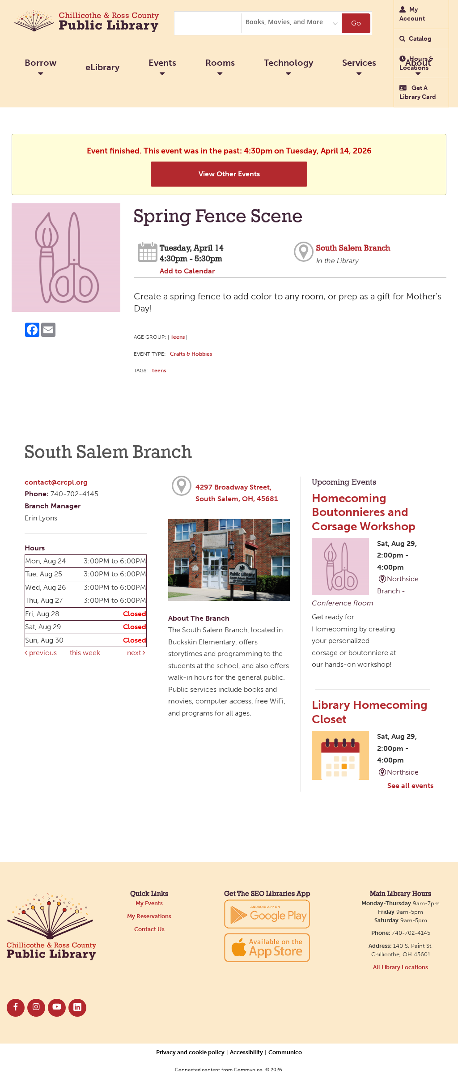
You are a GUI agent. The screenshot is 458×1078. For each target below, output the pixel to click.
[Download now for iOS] (267, 947)
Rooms (220, 62)
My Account (412, 14)
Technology (288, 62)
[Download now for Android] (267, 913)
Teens (177, 336)
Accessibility (246, 1052)
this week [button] (85, 652)
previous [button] (42, 652)
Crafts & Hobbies (191, 353)
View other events (229, 174)
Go (356, 23)
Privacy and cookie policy (190, 1052)
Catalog (420, 39)
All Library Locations (400, 967)
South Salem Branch (353, 248)
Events (162, 62)
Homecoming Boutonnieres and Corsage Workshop (364, 512)
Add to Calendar (187, 271)
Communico (285, 1052)
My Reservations (149, 916)
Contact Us (149, 929)
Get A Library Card (417, 92)
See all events (410, 785)
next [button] (135, 652)
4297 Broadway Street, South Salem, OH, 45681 (236, 493)
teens (159, 370)
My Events (149, 903)
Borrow (40, 62)
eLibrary (102, 67)
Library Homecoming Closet (370, 712)
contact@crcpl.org (56, 482)
